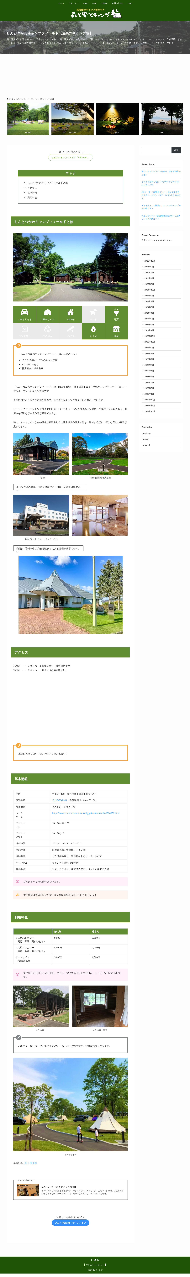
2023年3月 (149, 382)
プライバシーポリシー (95, 1265)
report (147, 444)
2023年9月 (149, 347)
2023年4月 (149, 376)
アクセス (32, 187)
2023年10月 (150, 341)
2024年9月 (149, 295)
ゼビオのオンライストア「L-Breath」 (70, 157)
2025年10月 (150, 260)
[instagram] (98, 1260)
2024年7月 (149, 301)
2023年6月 (149, 365)
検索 (176, 150)
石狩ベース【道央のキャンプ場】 (59, 1187)
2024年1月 (149, 330)
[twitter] (95, 1260)
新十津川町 (31, 1163)
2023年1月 (149, 393)
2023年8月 (149, 353)
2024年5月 (149, 307)
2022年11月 (150, 405)
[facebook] (91, 1260)
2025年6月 (149, 284)
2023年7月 (149, 359)
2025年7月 (149, 278)
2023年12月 (150, 336)
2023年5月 (149, 370)
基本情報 (32, 192)
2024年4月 (149, 312)
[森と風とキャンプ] (95, 13)
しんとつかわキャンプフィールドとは (48, 182)
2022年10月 (150, 411)
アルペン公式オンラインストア (70, 1222)
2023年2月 (149, 388)
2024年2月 (149, 324)
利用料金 (32, 197)
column (148, 433)
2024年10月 (150, 289)
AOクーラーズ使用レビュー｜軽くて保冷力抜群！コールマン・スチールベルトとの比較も (161, 195)
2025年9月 (149, 266)
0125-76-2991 (60, 800)
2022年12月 (150, 399)
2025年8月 (149, 272)
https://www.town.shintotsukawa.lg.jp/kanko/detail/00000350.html (85, 813)
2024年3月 (149, 318)
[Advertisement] (95, 75)
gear (147, 439)
